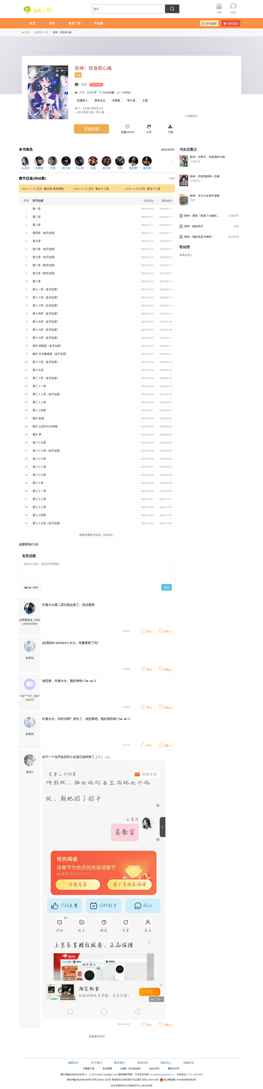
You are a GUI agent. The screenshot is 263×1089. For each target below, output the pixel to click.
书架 (219, 12)
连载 (78, 75)
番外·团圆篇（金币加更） (48, 346)
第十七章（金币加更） (46, 337)
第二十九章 (39, 475)
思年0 (29, 772)
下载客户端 (88, 1068)
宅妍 (192, 200)
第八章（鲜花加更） (45, 265)
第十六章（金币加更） (46, 329)
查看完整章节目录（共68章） (97, 535)
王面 (145, 100)
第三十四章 (39, 515)
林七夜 (131, 100)
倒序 (172, 178)
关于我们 (96, 1062)
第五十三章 (102, 188)
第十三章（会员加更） (46, 305)
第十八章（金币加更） (46, 362)
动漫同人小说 (41, 32)
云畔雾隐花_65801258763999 (29, 622)
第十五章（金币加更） (46, 321)
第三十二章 (39, 499)
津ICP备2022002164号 (79, 1079)
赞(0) (149, 669)
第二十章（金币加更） (46, 378)
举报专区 (142, 1062)
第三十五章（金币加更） (47, 523)
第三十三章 (39, 507)
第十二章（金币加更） (46, 297)
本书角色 (26, 149)
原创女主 (100, 100)
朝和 (236, 226)
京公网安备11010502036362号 (179, 1079)
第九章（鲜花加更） (45, 273)
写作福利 (211, 23)
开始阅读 (91, 129)
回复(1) (168, 631)
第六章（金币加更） (45, 249)
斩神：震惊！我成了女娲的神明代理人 (207, 215)
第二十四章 (39, 410)
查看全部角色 (168, 149)
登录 (233, 12)
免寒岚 (30, 658)
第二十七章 (39, 458)
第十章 (37, 281)
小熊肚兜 (195, 161)
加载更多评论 (97, 1036)
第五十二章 (153, 188)
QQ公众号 (154, 1068)
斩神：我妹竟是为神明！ (199, 236)
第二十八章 (39, 466)
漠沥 (84, 84)
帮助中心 (165, 1062)
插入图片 (33, 587)
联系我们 (119, 1062)
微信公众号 (173, 1068)
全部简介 (192, 116)
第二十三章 (39, 402)
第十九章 (38, 370)
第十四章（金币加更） (46, 313)
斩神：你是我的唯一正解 (204, 176)
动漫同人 (82, 100)
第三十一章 (39, 491)
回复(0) (168, 669)
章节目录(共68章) (32, 178)
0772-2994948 (195, 1074)
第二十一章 (39, 386)
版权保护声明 (125, 1074)
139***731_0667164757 (30, 698)
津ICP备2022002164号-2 (73, 1074)
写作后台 (232, 23)
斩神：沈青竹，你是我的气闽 (207, 157)
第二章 (37, 216)
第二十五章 (39, 442)
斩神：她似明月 (193, 226)
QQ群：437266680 (130, 1068)
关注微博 (107, 1068)
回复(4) (168, 1024)
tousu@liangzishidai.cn (162, 1074)
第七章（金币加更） (45, 257)
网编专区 (188, 1062)
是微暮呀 (233, 215)
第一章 (37, 208)
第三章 (37, 225)
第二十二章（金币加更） (47, 394)
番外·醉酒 (38, 418)
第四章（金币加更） (45, 233)
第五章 (37, 241)
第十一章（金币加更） (46, 289)
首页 (27, 32)
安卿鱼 (116, 100)
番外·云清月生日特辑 (45, 426)
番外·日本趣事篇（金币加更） (50, 354)
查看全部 (185, 255)
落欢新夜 (233, 236)
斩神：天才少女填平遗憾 (204, 195)
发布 (166, 587)
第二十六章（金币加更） (47, 450)
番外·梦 (37, 434)
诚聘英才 (73, 1062)
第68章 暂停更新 (54, 188)
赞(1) (149, 631)
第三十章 (38, 483)
